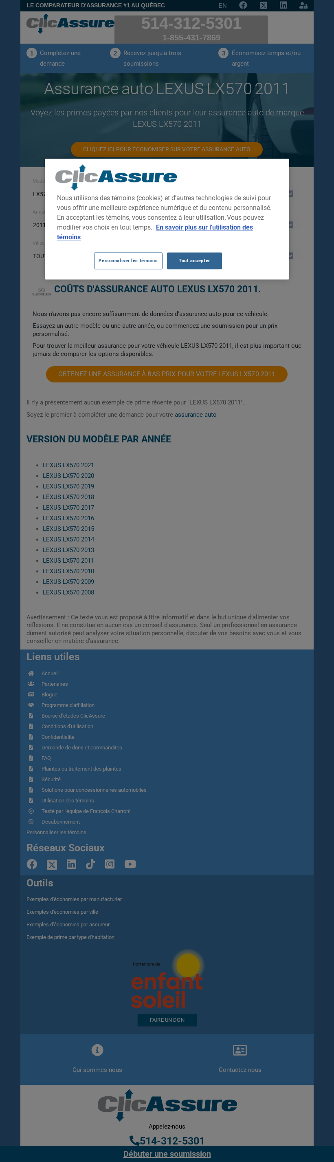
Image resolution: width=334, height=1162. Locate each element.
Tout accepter (194, 260)
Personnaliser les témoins (128, 260)
